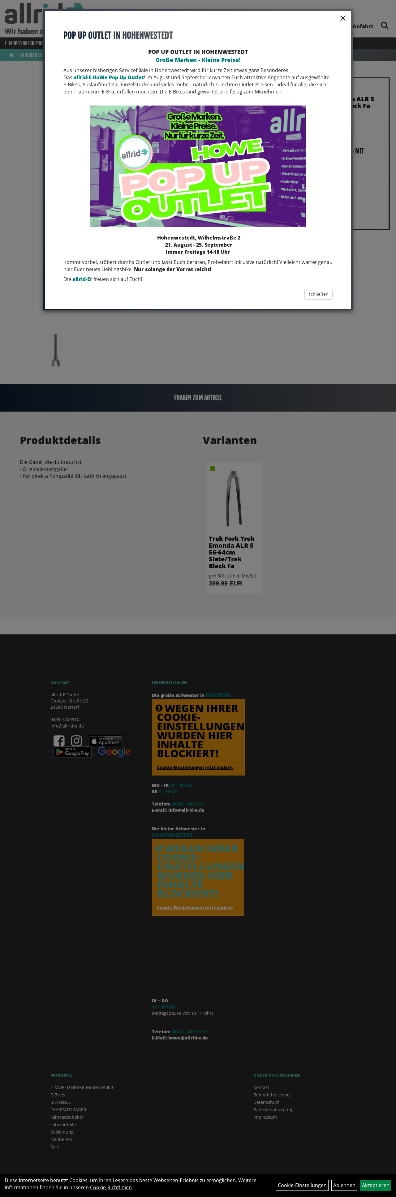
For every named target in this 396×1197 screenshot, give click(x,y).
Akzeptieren (376, 1185)
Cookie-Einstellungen (302, 1185)
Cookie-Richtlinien (111, 1187)
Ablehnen (344, 1185)
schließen (318, 294)
